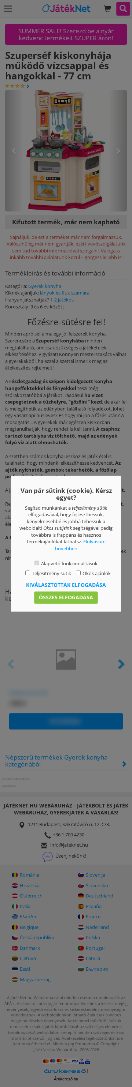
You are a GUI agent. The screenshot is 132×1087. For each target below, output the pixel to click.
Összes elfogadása (66, 597)
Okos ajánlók (96, 573)
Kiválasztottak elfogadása (66, 584)
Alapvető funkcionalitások (69, 564)
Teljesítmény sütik (51, 573)
